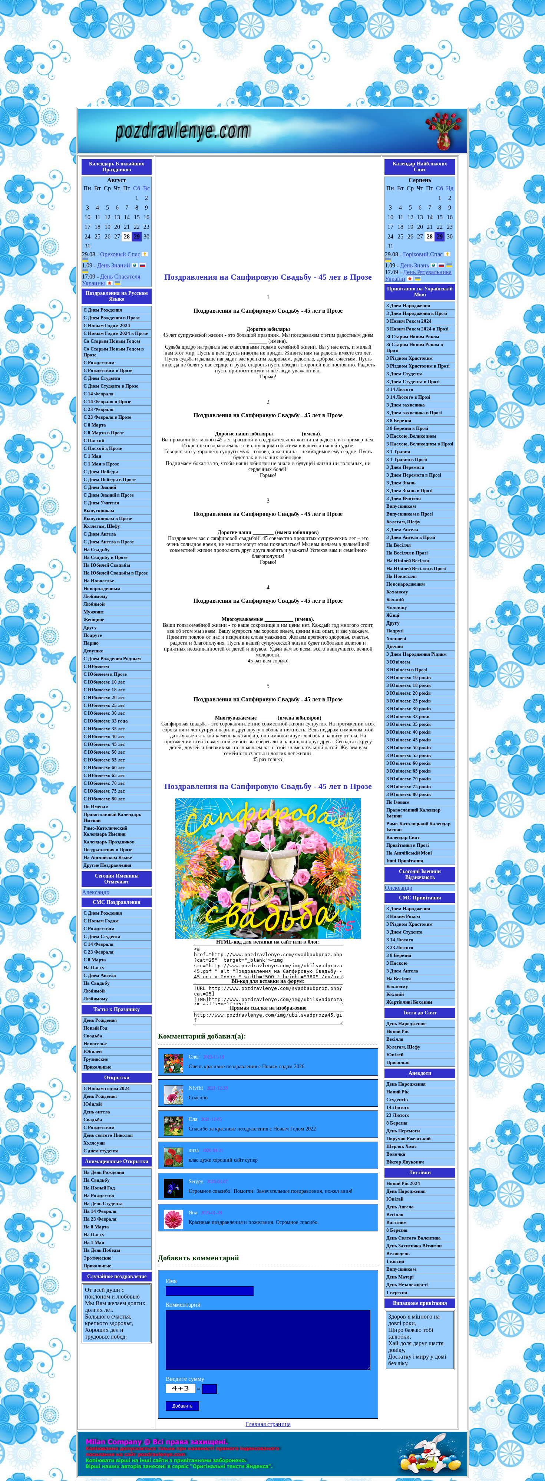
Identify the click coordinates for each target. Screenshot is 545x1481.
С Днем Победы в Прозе (109, 479)
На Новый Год (99, 1188)
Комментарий (183, 1304)
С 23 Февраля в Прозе (107, 417)
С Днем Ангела (99, 534)
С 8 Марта (94, 425)
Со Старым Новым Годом (111, 341)
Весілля (394, 1039)
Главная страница (268, 1424)
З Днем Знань (401, 483)
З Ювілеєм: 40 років (408, 732)
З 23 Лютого (399, 947)
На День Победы (101, 1250)
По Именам (96, 806)
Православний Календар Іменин (413, 813)
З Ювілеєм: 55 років (408, 755)
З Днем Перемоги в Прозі (413, 475)
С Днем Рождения (102, 310)
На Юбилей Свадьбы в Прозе (115, 573)
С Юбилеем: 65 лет (104, 775)
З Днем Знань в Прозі (409, 490)
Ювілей (394, 1054)
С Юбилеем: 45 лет (104, 744)
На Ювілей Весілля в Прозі (416, 568)
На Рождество (98, 1195)
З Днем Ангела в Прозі (410, 537)
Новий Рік (397, 1031)
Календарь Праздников (109, 842)
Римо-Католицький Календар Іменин (418, 826)
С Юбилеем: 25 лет (104, 705)
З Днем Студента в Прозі (413, 381)
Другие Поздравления (107, 865)
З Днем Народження (408, 305)
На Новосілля (401, 576)
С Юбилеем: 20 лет (104, 697)
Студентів (397, 1099)
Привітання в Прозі (407, 845)
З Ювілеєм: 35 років (408, 724)
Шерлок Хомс (401, 1146)
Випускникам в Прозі (409, 514)
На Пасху (94, 967)
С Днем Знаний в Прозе (108, 495)
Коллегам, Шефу (101, 526)
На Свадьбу (96, 549)
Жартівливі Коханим (409, 1002)
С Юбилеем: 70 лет (104, 783)
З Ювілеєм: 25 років (408, 701)
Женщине (93, 619)
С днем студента (101, 1150)
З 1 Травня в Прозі (406, 459)
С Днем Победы (100, 471)
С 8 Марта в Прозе (103, 432)
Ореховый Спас (120, 254)
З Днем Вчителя (403, 498)
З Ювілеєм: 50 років (408, 747)
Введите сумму (185, 1379)
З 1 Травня (398, 451)
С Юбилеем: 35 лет (104, 728)
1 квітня (395, 1261)
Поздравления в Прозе (107, 849)
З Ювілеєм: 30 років (408, 708)
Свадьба (92, 1036)
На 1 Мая (93, 1242)
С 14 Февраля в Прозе (107, 401)
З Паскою (396, 963)
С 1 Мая (92, 456)
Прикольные (97, 1067)
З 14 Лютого (399, 389)
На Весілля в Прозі (407, 553)
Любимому (95, 596)
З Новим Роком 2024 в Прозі (417, 329)
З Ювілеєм (398, 662)
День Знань (414, 265)
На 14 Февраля (99, 1211)
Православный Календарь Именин (112, 817)
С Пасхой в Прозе (102, 448)
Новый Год (95, 1028)
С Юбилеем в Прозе (105, 674)
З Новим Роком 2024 (409, 321)
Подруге (92, 635)
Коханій (395, 599)
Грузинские (95, 1059)
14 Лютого (398, 1107)
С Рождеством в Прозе (107, 370)
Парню (91, 643)
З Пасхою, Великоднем (411, 436)
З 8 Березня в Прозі (407, 428)
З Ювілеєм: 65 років (408, 771)
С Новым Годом (101, 921)
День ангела (96, 1112)
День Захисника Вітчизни (414, 1245)
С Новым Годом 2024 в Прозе (115, 333)
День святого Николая (108, 1135)
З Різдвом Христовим (409, 358)
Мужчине (93, 612)
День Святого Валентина (413, 1238)
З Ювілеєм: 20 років (408, 693)
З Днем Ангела (402, 529)
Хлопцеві (396, 638)
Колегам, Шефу (403, 521)
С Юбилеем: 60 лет (104, 767)
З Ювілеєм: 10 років (408, 677)
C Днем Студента (101, 936)
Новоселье (95, 1043)
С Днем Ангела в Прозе (108, 541)
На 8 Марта (96, 1227)
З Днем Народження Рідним (416, 654)
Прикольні (398, 1062)
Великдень (398, 1253)
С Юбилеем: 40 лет (104, 736)
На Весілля (398, 545)
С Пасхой (93, 440)
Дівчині (394, 646)
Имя (171, 1281)
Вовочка (395, 1154)
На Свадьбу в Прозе (105, 557)
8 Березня (396, 1123)
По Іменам (398, 802)
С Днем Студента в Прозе (110, 386)
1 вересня (396, 1292)
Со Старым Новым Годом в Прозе (113, 352)
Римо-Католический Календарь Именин (105, 831)
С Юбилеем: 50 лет (104, 752)
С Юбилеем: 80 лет (104, 799)
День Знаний (113, 265)
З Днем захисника (405, 405)
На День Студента (103, 1203)
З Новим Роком (403, 916)
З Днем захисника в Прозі (414, 412)
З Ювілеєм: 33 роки (407, 716)
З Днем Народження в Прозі (416, 313)
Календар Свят (402, 837)
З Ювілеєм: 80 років (408, 794)
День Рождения (100, 1020)
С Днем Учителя (101, 503)
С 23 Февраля (98, 409)
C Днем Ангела (99, 975)
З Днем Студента (404, 373)
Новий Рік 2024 (403, 1183)
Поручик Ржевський (408, 1138)
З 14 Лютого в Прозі (408, 397)
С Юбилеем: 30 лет (104, 713)
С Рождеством (99, 362)
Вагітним (396, 1222)
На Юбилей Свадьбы (106, 565)
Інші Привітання (404, 860)
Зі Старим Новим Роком (412, 336)
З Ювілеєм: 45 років (408, 740)
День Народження (406, 1023)
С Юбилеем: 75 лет (104, 791)
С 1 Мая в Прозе (101, 464)
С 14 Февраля (98, 393)
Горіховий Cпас (423, 254)
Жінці (392, 615)
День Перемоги (403, 1130)
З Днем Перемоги (405, 467)
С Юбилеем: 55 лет (104, 760)
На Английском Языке (107, 857)
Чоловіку (396, 607)
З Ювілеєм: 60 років (408, 763)
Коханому (397, 592)
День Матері (400, 1277)
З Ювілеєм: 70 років (408, 778)
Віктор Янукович (405, 1162)
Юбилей (92, 1051)
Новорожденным (101, 588)
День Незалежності (407, 1284)
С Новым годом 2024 (106, 1088)
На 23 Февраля (99, 1219)
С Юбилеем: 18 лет (104, 689)
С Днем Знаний (99, 487)
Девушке (93, 651)
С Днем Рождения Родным (112, 658)
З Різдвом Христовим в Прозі (418, 366)
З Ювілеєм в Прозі (406, 669)
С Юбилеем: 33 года (105, 721)
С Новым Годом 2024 (106, 325)
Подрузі (395, 630)
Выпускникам (98, 510)
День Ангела (400, 1207)
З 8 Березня (398, 420)
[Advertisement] (272, 55)
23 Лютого (398, 1115)
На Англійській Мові (409, 853)
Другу (90, 627)
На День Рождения (103, 1172)
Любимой (94, 604)
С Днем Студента (101, 378)
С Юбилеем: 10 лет (104, 682)
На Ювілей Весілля (407, 560)
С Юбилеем (96, 666)
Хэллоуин (94, 1143)
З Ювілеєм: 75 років (408, 786)
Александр (95, 892)
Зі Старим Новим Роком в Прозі (414, 347)
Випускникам (401, 506)
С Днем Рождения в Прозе (111, 317)
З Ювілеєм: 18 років (408, 685)
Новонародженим (405, 584)
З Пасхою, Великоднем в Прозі (419, 444)
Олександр (398, 888)
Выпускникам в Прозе (107, 518)
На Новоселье (98, 580)
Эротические (97, 1258)
